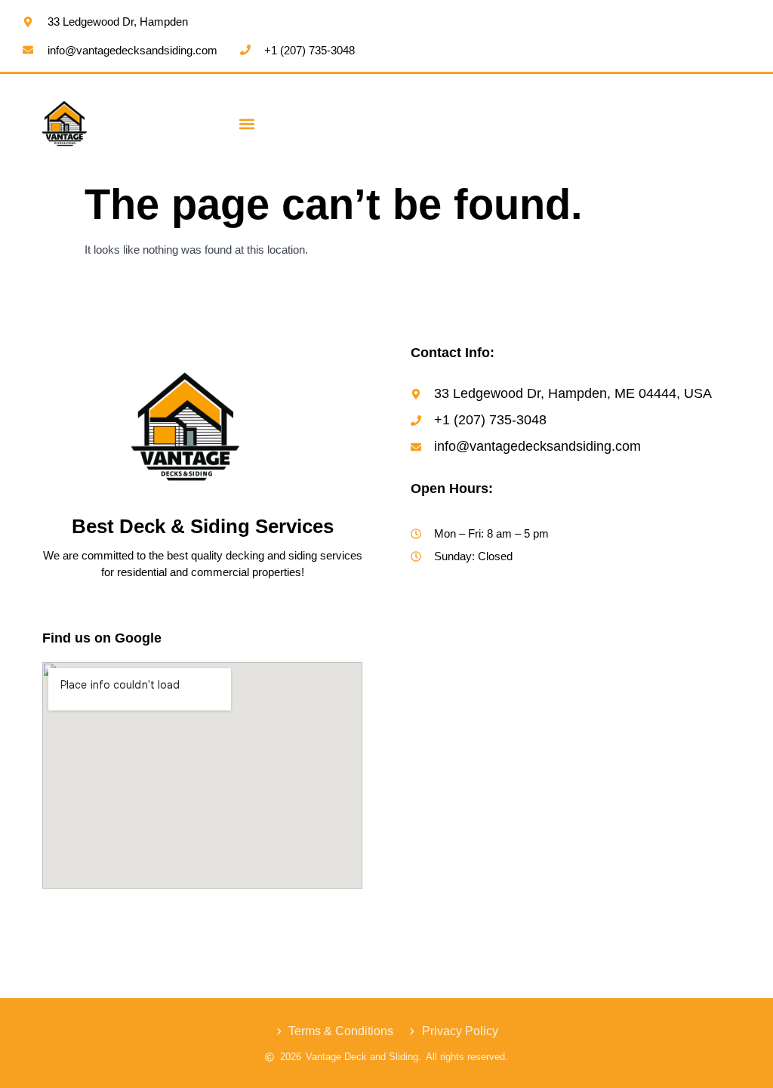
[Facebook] (54, 916)
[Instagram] (84, 916)
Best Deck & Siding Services (203, 526)
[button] (247, 123)
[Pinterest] (177, 916)
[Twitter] (115, 916)
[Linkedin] (146, 916)
